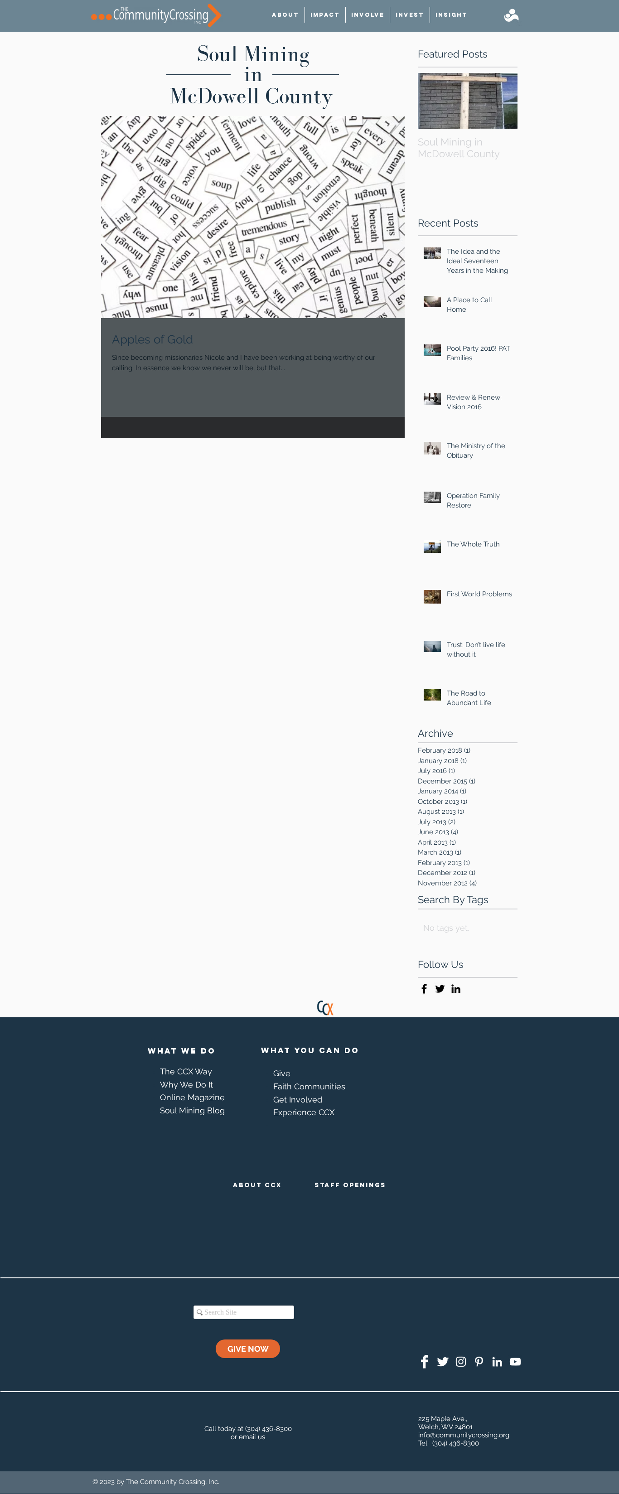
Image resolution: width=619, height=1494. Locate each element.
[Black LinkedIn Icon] (456, 988)
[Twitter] (443, 1361)
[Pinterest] (479, 1361)
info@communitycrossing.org (463, 1435)
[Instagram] (461, 1361)
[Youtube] (515, 1361)
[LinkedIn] (497, 1361)
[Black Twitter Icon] (440, 988)
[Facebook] (424, 1361)
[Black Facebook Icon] (424, 988)
